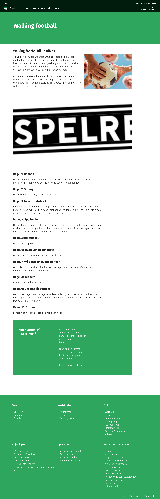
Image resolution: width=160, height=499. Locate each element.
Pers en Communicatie (116, 431)
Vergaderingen (21, 460)
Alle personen (112, 454)
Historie (109, 415)
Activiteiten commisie (116, 464)
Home (6, 3)
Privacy (108, 434)
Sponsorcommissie (69, 457)
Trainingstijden (113, 428)
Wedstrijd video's (69, 418)
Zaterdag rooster (22, 457)
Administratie (112, 486)
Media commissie (114, 473)
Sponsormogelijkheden (71, 451)
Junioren (18, 415)
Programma (65, 411)
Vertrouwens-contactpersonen (120, 476)
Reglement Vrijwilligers (26, 454)
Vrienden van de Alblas (72, 460)
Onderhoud (111, 483)
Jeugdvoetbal (112, 424)
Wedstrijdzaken (113, 470)
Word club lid (144, 9)
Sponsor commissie (115, 467)
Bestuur (109, 451)
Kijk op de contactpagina (72, 365)
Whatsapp (136, 3)
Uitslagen (64, 415)
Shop (149, 3)
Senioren (18, 411)
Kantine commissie (115, 480)
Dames (17, 421)
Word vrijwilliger (153, 9)
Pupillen (18, 418)
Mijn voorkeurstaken (24, 464)
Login (154, 3)
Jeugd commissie (114, 457)
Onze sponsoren (68, 454)
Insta (143, 3)
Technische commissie (116, 460)
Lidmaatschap (112, 418)
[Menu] (20, 8)
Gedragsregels (112, 421)
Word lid (109, 411)
